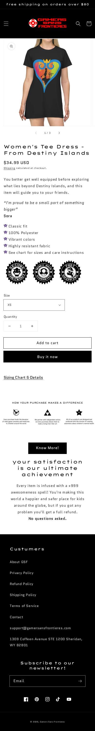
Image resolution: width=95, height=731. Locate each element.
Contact (16, 617)
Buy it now (47, 357)
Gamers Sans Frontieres (52, 721)
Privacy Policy (21, 572)
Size (7, 295)
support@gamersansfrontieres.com (40, 628)
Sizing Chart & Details (23, 377)
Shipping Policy (23, 594)
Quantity (10, 316)
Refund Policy (21, 583)
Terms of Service (24, 605)
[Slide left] (36, 133)
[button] (6, 23)
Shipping (9, 168)
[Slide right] (59, 133)
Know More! (47, 448)
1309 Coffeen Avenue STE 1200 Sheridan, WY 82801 (46, 642)
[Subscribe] (80, 681)
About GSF (19, 561)
